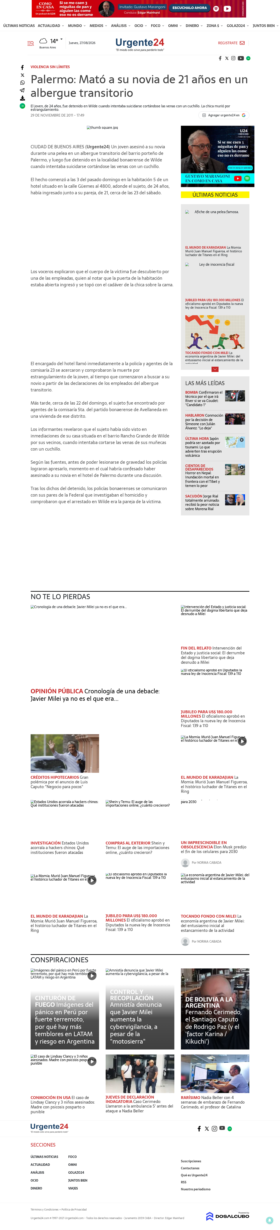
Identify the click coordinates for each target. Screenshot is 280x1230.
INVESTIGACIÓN (46, 843)
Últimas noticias (19, 25)
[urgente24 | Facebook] (220, 58)
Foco (156, 25)
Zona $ (213, 25)
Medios (97, 25)
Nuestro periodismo (195, 1189)
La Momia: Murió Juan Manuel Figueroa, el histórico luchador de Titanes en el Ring (214, 784)
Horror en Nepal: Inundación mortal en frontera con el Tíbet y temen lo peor (202, 479)
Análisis (119, 25)
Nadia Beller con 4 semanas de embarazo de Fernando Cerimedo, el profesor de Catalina (213, 1102)
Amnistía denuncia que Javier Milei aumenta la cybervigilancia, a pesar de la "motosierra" (136, 1023)
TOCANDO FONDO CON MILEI (209, 916)
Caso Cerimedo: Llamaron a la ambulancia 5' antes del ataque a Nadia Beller (139, 1106)
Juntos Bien (264, 25)
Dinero (193, 25)
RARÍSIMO (191, 1097)
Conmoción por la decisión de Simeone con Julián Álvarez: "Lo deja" (204, 421)
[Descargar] (22, 98)
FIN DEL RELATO (196, 648)
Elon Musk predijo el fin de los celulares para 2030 (213, 849)
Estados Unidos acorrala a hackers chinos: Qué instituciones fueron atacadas (60, 848)
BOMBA (192, 392)
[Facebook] (22, 67)
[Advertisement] (102, 230)
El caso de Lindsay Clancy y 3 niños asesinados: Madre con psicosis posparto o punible (63, 1104)
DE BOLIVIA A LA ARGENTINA (209, 1002)
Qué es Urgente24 (194, 1175)
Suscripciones (191, 1161)
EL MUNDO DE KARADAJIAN (207, 777)
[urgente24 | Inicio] (244, 1196)
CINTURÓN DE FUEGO (55, 1001)
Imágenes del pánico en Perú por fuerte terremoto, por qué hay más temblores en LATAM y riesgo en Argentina (65, 1023)
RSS (183, 1182)
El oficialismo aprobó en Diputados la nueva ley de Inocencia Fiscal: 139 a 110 (213, 721)
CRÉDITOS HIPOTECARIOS (55, 777)
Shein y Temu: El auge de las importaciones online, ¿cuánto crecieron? (137, 848)
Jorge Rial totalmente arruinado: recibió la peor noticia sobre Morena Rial (202, 502)
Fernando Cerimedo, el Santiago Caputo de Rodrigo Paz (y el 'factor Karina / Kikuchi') (213, 1026)
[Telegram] (22, 90)
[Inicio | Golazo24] (248, 58)
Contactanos (190, 1168)
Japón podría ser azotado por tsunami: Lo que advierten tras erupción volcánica (203, 447)
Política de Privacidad (74, 1209)
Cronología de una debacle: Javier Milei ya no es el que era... (95, 695)
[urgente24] (49, 1131)
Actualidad (49, 25)
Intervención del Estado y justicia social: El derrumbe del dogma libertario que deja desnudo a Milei (213, 655)
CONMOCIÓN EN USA (51, 1097)
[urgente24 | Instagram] (233, 58)
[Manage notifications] (269, 1220)
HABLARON (195, 415)
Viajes (73, 1188)
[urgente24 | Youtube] (241, 58)
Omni (173, 25)
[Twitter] (22, 75)
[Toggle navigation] (32, 43)
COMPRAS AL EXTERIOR (128, 843)
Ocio (139, 25)
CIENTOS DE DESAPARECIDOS (199, 467)
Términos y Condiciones (44, 1209)
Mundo (75, 25)
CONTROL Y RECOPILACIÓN (132, 995)
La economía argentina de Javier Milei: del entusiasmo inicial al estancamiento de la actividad (212, 923)
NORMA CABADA (209, 862)
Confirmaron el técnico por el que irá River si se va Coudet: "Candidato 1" (203, 398)
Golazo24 (236, 25)
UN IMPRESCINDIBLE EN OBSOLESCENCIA (204, 844)
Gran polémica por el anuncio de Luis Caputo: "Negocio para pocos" (59, 782)
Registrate (228, 43)
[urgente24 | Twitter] (227, 58)
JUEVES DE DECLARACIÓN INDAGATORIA (130, 1099)
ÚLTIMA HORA (197, 438)
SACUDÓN (194, 496)
